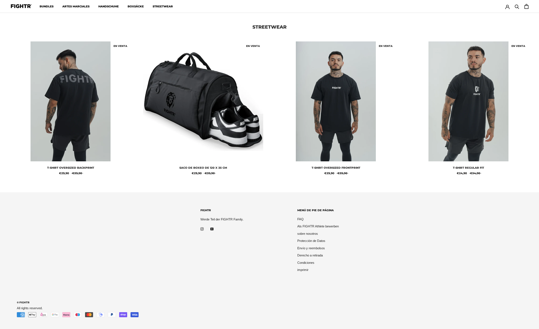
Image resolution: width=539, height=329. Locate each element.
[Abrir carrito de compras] (526, 6)
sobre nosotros (307, 233)
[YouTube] (211, 228)
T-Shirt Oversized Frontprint (336, 167)
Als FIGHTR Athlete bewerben (318, 226)
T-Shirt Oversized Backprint (70, 167)
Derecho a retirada (310, 255)
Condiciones (305, 262)
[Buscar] (517, 6)
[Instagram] (202, 228)
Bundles (46, 6)
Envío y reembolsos (311, 248)
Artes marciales (75, 6)
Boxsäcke (136, 6)
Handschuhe (108, 6)
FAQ (300, 219)
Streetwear (163, 6)
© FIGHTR (23, 302)
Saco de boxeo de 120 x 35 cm (203, 167)
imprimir (302, 270)
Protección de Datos (311, 241)
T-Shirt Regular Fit (468, 167)
